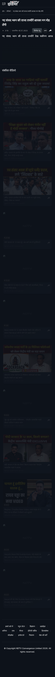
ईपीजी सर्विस (32, 630)
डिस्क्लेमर (45, 630)
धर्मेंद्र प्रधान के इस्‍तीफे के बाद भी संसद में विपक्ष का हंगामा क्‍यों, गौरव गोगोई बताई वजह (23, 153)
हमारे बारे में (9, 626)
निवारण (31, 635)
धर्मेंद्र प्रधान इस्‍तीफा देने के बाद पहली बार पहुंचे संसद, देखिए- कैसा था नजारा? (22, 198)
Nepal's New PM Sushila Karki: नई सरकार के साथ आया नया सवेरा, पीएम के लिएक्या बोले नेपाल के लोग (23, 555)
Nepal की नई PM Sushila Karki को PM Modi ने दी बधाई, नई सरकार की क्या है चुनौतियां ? (23, 600)
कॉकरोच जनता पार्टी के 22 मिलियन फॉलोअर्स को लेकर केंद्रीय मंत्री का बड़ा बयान (22, 376)
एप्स (13, 630)
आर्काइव (42, 626)
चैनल (21, 630)
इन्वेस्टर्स (21, 635)
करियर (4, 630)
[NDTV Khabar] (14, 3)
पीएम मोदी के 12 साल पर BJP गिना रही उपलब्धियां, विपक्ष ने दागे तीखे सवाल (23, 286)
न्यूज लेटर (21, 626)
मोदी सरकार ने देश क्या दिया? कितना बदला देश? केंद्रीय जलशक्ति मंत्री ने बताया (23, 465)
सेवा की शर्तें (43, 635)
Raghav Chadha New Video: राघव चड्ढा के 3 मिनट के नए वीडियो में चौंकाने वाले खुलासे (22, 510)
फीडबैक (10, 635)
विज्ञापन (32, 626)
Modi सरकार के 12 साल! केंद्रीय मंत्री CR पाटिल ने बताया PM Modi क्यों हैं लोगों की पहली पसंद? (22, 331)
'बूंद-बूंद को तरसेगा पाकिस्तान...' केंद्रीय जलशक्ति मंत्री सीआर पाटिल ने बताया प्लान (22, 420)
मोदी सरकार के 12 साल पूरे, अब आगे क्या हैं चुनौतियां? (22, 242)
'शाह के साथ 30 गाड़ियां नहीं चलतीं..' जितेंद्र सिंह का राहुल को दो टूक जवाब (22, 109)
